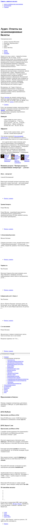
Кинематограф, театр (13, 368)
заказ (5, 513)
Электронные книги (10, 385)
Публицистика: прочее (13, 377)
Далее (5, 50)
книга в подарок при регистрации (13, 4)
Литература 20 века (12, 373)
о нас (5, 512)
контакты (6, 515)
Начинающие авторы (13, 376)
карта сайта (7, 516)
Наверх (6, 523)
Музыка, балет (11, 374)
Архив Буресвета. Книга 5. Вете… (18, 157)
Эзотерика (10, 382)
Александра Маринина (7, 160)
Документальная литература (15, 361)
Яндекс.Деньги (17, 503)
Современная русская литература (16, 380)
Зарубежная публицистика (14, 362)
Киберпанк (10, 367)
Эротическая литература (14, 383)
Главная (6, 357)
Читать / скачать (8, 198)
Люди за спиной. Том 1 (6, 157)
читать (12, 101)
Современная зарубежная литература (17, 379)
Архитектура (11, 360)
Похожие (6, 53)
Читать (6, 52)
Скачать (6, 104)
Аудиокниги (7, 386)
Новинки (6, 388)
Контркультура (11, 370)
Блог (5, 392)
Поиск (6, 389)
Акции (6, 391)
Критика (9, 371)
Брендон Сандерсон (18, 161)
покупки (6, 97)
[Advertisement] (11, 17)
